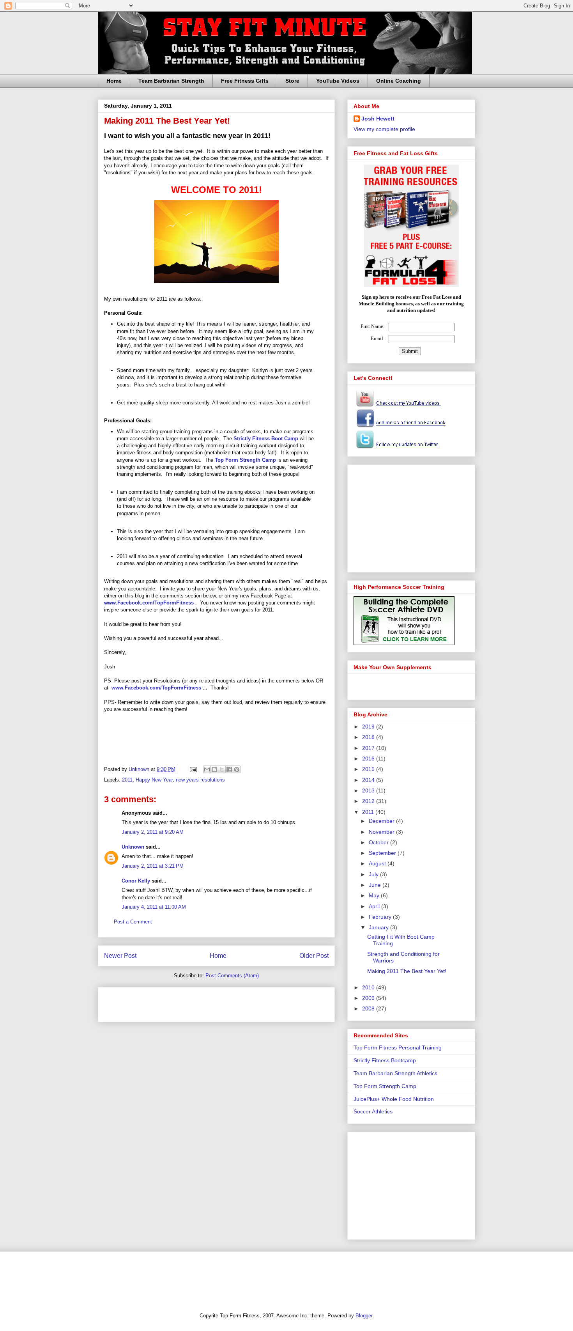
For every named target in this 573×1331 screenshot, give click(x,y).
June (375, 885)
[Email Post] (192, 769)
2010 (369, 987)
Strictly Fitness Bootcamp (385, 1060)
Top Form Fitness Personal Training (398, 1047)
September (383, 853)
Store (292, 81)
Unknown (133, 847)
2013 (369, 790)
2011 (127, 780)
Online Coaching (398, 81)
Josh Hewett (377, 118)
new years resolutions (200, 780)
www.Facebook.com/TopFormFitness (156, 688)
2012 (369, 801)
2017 (369, 748)
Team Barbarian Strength (171, 81)
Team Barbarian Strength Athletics (395, 1073)
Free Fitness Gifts (245, 81)
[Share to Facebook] (229, 769)
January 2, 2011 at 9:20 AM (153, 832)
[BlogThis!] (214, 769)
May (375, 895)
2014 (369, 780)
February (381, 917)
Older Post (314, 955)
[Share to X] (222, 769)
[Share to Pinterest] (237, 769)
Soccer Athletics (373, 1111)
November (382, 832)
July (374, 874)
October (379, 842)
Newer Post (120, 955)
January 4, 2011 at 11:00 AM (154, 907)
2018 (369, 737)
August (378, 863)
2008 (369, 1008)
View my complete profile (384, 129)
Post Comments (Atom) (232, 975)
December (382, 821)
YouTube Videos (337, 81)
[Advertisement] (195, 1002)
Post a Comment (133, 922)
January (379, 927)
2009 (369, 998)
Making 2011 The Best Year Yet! (406, 971)
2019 (369, 726)
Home (114, 81)
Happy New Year (154, 780)
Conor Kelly (136, 881)
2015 (369, 769)
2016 (369, 758)
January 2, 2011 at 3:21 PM (153, 866)
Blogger (363, 1316)
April (375, 906)
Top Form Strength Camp (245, 460)
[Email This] (207, 769)
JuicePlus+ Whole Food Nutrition (394, 1099)
